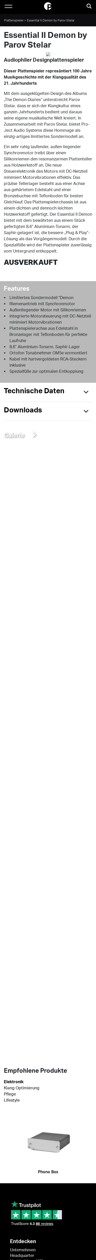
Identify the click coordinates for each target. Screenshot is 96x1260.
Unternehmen (23, 1250)
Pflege (10, 1094)
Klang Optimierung (21, 1088)
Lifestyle (12, 1100)
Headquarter (22, 1256)
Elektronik (14, 1082)
